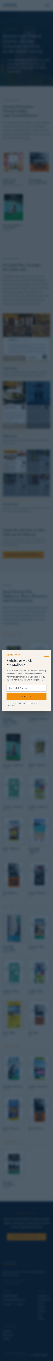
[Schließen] (46, 654)
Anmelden (26, 696)
